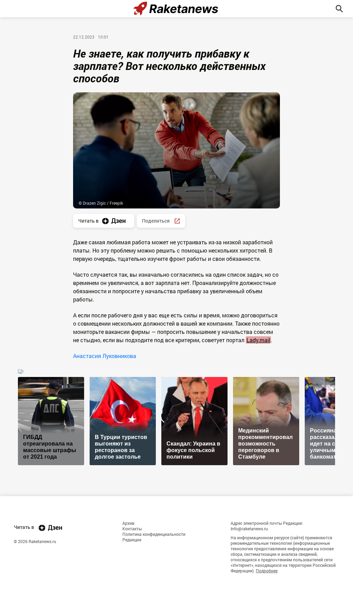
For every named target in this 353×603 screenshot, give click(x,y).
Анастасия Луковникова (104, 355)
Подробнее (267, 570)
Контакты (132, 528)
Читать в (88, 220)
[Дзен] (50, 527)
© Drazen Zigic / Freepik (101, 203)
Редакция (131, 539)
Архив (128, 523)
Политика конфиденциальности (153, 534)
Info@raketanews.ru (249, 528)
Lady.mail (258, 340)
